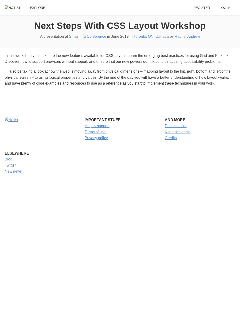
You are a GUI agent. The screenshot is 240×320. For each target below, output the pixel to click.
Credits (171, 138)
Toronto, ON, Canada (151, 36)
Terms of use (95, 132)
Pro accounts (176, 126)
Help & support (97, 126)
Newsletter (13, 171)
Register (201, 8)
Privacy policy (96, 138)
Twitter (10, 165)
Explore (37, 8)
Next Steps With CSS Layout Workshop (120, 26)
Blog (8, 159)
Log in (225, 8)
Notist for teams (178, 132)
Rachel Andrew (187, 36)
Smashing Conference (87, 36)
